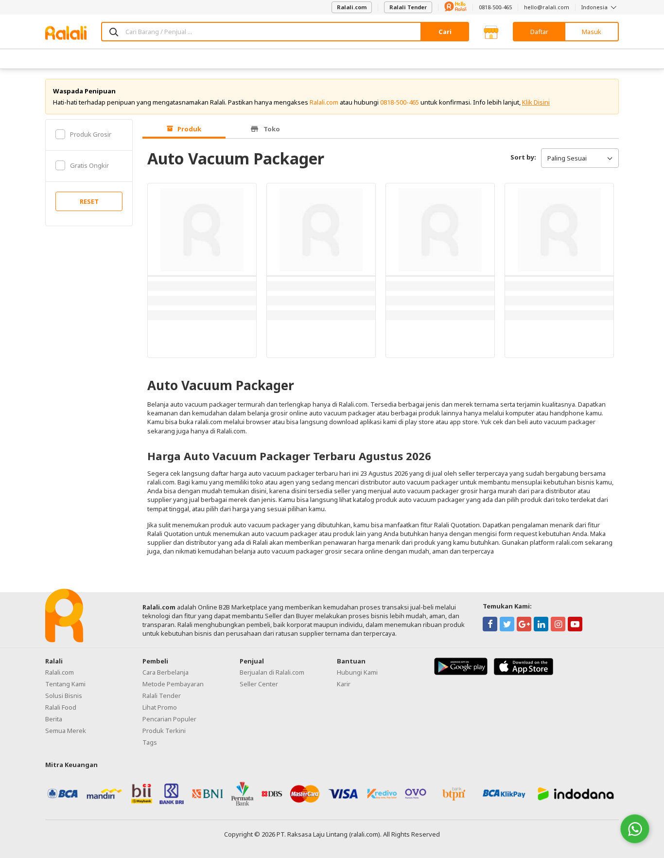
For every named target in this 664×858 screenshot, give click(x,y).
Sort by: (523, 157)
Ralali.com (352, 7)
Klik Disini (536, 102)
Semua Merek (65, 730)
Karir (343, 683)
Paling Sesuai (567, 158)
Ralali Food (60, 707)
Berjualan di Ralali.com (272, 672)
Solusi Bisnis (63, 695)
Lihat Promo (159, 707)
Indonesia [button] (595, 7)
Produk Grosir (90, 134)
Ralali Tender (408, 7)
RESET (89, 201)
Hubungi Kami (357, 672)
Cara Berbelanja (165, 672)
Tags (149, 742)
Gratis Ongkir (89, 165)
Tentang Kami (65, 683)
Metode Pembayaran (173, 683)
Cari (445, 31)
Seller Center (259, 683)
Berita (53, 719)
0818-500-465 (495, 7)
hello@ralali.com (546, 7)
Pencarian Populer (169, 719)
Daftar (539, 31)
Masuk (591, 31)
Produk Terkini (164, 730)
